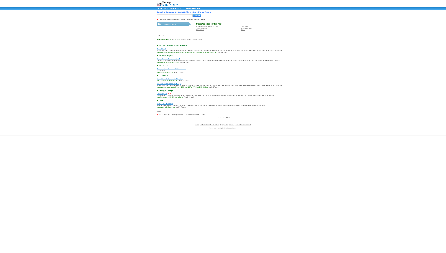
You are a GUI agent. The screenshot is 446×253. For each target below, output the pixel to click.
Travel (243, 30)
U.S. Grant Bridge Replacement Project (169, 84)
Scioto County (197, 39)
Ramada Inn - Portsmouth (165, 104)
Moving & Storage (246, 28)
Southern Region (185, 39)
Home (159, 8)
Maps (166, 8)
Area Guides (200, 30)
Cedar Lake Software (231, 128)
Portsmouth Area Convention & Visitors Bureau (171, 69)
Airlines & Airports (201, 28)
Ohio (177, 39)
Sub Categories (170, 24)
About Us (231, 124)
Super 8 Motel (161, 49)
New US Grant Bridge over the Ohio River (170, 79)
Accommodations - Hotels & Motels (207, 26)
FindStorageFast (162, 94)
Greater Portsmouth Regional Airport (168, 59)
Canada (238, 124)
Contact (226, 124)
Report (225, 52)
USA (173, 39)
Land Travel (245, 26)
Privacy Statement (245, 124)
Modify (220, 52)
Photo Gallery (176, 8)
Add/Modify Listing (192, 8)
